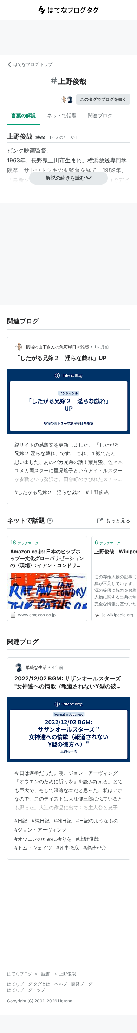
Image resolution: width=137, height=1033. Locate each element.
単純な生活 (36, 667)
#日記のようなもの (97, 820)
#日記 (20, 820)
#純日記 (41, 820)
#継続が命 (94, 848)
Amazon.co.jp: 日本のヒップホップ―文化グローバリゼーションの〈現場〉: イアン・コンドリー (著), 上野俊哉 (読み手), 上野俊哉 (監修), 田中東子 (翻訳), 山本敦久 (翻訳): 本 (47, 558)
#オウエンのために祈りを (43, 839)
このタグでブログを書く (103, 99)
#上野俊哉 (97, 492)
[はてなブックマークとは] (50, 520)
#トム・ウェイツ (33, 848)
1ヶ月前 (101, 346)
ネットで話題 (62, 115)
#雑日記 (63, 820)
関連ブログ (100, 115)
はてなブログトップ (26, 989)
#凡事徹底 (67, 848)
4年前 (57, 667)
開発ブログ (81, 984)
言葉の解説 (23, 115)
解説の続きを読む (65, 178)
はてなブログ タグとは (28, 984)
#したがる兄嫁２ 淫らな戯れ (47, 492)
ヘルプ (60, 984)
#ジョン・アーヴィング (40, 830)
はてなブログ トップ (32, 64)
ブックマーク (24, 542)
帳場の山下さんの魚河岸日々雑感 (57, 346)
